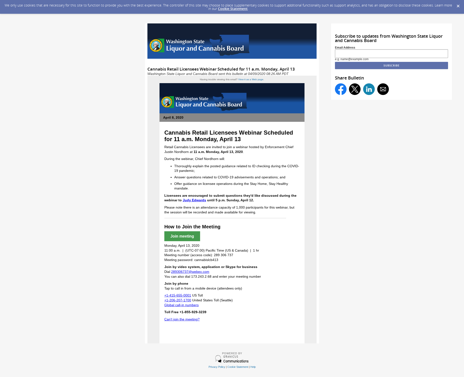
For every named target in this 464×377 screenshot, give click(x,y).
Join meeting (182, 236)
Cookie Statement (233, 8)
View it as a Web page (250, 79)
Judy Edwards (194, 200)
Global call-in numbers (181, 305)
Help (253, 366)
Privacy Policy (217, 366)
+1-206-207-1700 (177, 300)
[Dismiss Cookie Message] (458, 4)
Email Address (345, 47)
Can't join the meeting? (182, 319)
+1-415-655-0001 (177, 295)
